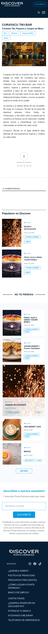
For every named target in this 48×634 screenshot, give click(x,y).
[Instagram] (29, 563)
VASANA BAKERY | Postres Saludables (32, 347)
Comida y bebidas (32, 237)
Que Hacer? (29, 460)
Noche (6, 38)
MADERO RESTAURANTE (15, 405)
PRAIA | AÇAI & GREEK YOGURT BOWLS (31, 320)
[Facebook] (34, 563)
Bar (5, 33)
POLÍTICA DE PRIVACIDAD (21, 575)
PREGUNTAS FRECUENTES (22, 580)
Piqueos (14, 33)
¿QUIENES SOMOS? (18, 571)
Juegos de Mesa (27, 33)
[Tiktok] (40, 563)
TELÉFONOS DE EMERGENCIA (24, 620)
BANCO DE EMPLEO (18, 592)
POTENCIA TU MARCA (19, 611)
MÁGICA (27, 451)
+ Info (27, 242)
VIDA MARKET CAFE (32, 427)
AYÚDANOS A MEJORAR (20, 615)
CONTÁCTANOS (16, 598)
